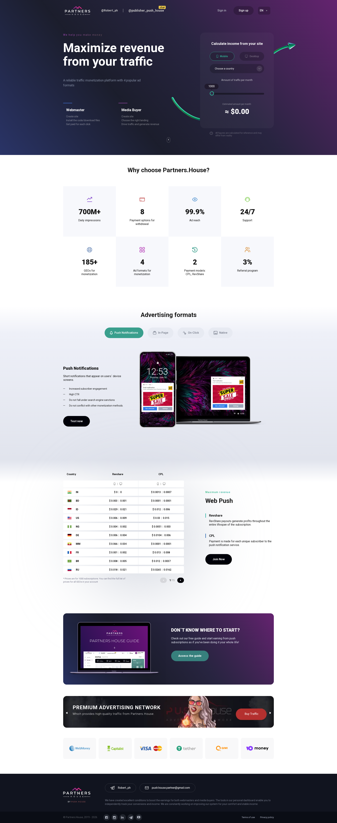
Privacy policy (267, 817)
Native (223, 332)
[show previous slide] (163, 580)
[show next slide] (180, 580)
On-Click (193, 332)
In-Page (163, 332)
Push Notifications (126, 332)
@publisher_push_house (146, 10)
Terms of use (248, 817)
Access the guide (189, 655)
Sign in (221, 10)
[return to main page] (77, 10)
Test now (76, 421)
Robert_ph (124, 787)
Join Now (219, 559)
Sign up (243, 10)
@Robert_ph (109, 10)
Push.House (78, 802)
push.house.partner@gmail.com (171, 787)
